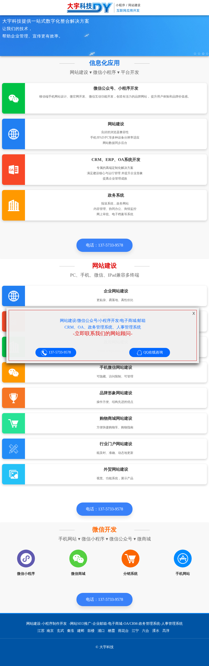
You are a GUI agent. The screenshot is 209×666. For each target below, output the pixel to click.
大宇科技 (104, 7)
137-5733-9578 (59, 352)
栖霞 (111, 631)
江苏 (41, 631)
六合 (145, 631)
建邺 (80, 631)
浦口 (101, 631)
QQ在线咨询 (152, 352)
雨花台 (123, 631)
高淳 (165, 631)
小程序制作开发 (54, 624)
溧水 (155, 631)
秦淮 (70, 631)
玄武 (60, 631)
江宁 (135, 631)
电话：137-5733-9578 (104, 245)
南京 (50, 631)
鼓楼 (91, 631)
